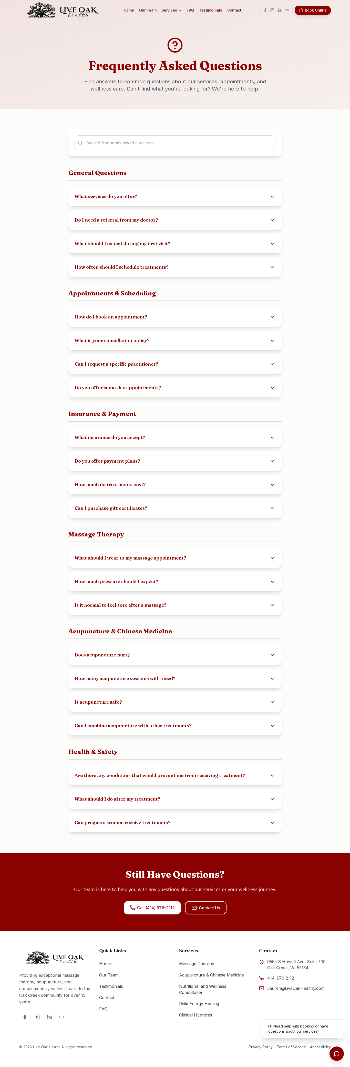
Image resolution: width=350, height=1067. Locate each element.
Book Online (316, 10)
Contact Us (209, 907)
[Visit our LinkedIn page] (279, 10)
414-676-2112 (280, 978)
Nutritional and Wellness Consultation (202, 989)
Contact (234, 10)
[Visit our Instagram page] (272, 10)
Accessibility (320, 1047)
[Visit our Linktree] (286, 10)
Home (129, 10)
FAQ (190, 10)
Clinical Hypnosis (195, 1015)
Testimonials (210, 10)
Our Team (148, 10)
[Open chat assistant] (337, 1053)
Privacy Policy (261, 1047)
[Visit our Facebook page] (265, 10)
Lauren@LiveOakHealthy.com (296, 988)
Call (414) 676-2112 (156, 907)
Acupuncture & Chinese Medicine (211, 975)
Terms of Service (291, 1047)
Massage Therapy (196, 963)
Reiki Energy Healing (199, 1003)
